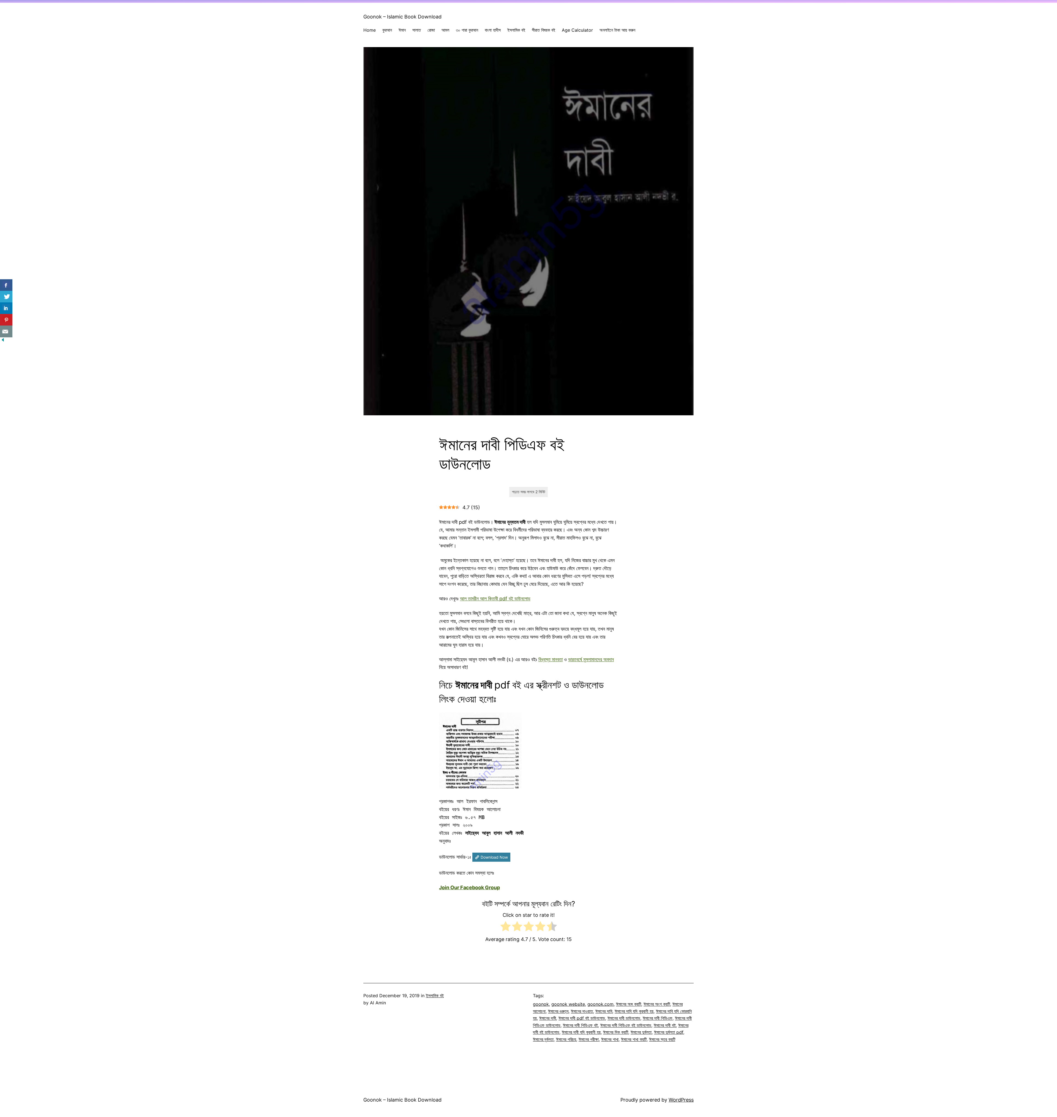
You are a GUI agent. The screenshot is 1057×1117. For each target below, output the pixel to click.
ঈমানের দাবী (547, 1018)
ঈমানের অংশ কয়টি (657, 1004)
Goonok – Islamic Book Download (402, 17)
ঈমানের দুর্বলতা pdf (668, 1032)
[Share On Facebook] (6, 285)
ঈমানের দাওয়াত (582, 1011)
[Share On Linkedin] (6, 308)
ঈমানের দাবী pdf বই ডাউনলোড (582, 1018)
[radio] (505, 927)
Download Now (494, 857)
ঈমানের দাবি (603, 1011)
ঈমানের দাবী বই (665, 1025)
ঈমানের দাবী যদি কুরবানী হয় (581, 1032)
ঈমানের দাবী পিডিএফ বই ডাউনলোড (625, 1025)
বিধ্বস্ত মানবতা (550, 659)
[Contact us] (6, 331)
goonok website (568, 1004)
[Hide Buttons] (3, 341)
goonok (541, 1004)
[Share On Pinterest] (6, 320)
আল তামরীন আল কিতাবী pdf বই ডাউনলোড (495, 598)
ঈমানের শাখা (610, 1039)
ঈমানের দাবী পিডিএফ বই (580, 1025)
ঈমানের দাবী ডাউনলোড (623, 1018)
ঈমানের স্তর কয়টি (662, 1039)
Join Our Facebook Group (469, 887)
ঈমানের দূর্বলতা (543, 1039)
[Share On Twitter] (6, 297)
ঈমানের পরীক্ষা (589, 1039)
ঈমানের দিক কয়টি (615, 1032)
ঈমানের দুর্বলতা (641, 1032)
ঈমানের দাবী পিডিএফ (657, 1018)
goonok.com (600, 1004)
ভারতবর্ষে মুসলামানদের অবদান (591, 659)
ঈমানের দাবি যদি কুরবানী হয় (634, 1011)
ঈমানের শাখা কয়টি (634, 1039)
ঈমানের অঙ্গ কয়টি (628, 1004)
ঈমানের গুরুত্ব (558, 1011)
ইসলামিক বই (435, 995)
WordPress (681, 1100)
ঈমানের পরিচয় (566, 1039)
